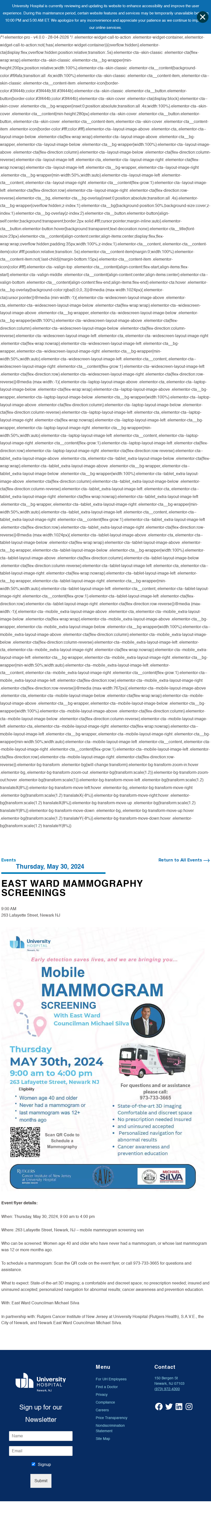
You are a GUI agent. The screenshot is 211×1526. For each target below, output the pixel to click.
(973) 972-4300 (167, 1389)
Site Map (103, 1439)
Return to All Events (181, 860)
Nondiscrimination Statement (110, 1428)
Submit (40, 1481)
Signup (44, 1464)
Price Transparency (111, 1418)
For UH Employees (111, 1379)
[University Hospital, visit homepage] (40, 1382)
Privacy (102, 1395)
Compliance (105, 1402)
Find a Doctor (107, 1387)
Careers (102, 1410)
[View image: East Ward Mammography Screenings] (103, 1059)
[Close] (202, 17)
